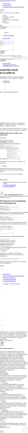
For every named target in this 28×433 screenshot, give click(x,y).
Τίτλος (2, 148)
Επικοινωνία (6, 3)
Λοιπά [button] (1, 420)
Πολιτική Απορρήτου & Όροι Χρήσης (13, 7)
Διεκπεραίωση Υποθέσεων (9, 64)
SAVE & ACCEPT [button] (5, 427)
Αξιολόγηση (15, 92)
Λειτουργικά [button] (3, 381)
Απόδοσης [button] (2, 391)
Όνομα (2, 206)
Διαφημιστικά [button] (3, 408)
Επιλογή (11, 140)
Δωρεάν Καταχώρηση (5, 0)
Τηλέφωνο (3, 218)
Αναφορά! (3, 60)
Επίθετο (2, 208)
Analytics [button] (2, 400)
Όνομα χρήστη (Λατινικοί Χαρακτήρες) (10, 143)
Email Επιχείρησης (14, 211)
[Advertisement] (14, 107)
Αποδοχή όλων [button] (9, 340)
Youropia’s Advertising (9, 281)
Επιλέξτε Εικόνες (4, 140)
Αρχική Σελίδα (6, 63)
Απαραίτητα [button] (3, 371)
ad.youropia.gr (7, 5)
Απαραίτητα (5, 373)
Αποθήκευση (6, 81)
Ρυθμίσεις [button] (2, 340)
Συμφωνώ (4, 165)
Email (2, 146)
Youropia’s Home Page (9, 279)
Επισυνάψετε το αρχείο (6, 226)
